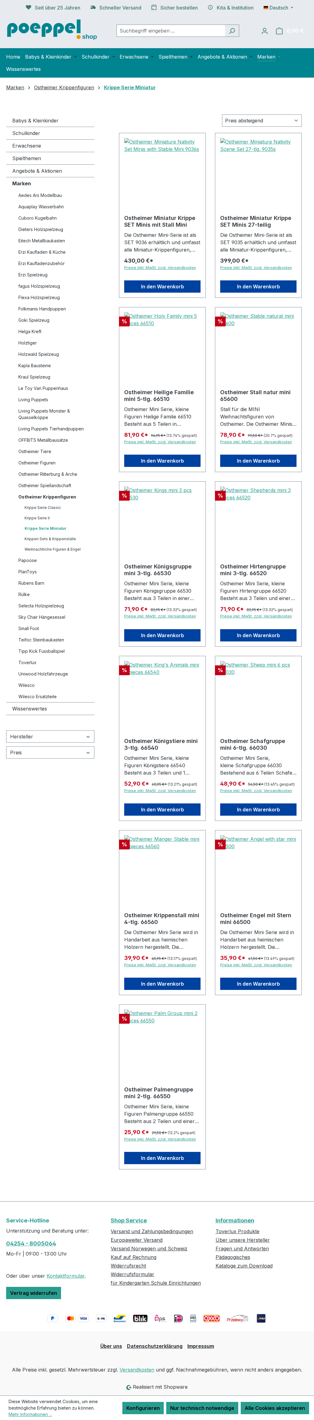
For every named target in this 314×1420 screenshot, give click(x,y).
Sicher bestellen (179, 8)
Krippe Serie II (37, 518)
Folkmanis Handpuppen (42, 308)
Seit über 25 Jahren (57, 8)
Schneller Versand (120, 8)
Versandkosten (137, 1370)
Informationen (235, 1220)
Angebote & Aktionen (37, 171)
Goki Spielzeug (33, 320)
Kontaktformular (66, 1276)
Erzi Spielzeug (33, 274)
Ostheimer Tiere (34, 451)
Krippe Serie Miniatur (46, 528)
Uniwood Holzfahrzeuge (43, 673)
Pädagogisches (233, 1257)
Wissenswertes (29, 709)
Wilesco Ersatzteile (37, 696)
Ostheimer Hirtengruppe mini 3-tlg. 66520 (253, 569)
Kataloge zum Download (244, 1266)
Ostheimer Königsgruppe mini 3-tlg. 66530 (158, 569)
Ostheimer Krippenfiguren (47, 496)
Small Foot (28, 628)
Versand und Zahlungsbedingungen (152, 1231)
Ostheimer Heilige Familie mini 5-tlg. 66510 (159, 395)
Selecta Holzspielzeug (41, 605)
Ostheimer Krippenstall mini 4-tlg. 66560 (161, 918)
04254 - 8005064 (31, 1243)
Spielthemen (26, 158)
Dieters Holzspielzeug (40, 229)
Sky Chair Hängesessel (41, 617)
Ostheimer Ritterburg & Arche (47, 474)
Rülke (24, 594)
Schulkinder (26, 133)
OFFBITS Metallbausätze (43, 440)
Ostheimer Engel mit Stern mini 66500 (255, 918)
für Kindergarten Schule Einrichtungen (156, 1283)
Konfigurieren (143, 1408)
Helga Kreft (29, 331)
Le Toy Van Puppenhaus (43, 388)
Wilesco (26, 685)
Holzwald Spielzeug (38, 354)
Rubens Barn (31, 583)
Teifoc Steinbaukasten (41, 639)
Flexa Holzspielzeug (39, 297)
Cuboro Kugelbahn (37, 218)
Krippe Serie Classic (43, 507)
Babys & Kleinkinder (35, 120)
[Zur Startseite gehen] (52, 29)
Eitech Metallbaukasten (41, 240)
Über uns (111, 1346)
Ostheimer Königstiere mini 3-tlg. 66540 (161, 744)
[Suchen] (232, 31)
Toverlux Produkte (237, 1231)
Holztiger (27, 342)
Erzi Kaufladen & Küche (42, 252)
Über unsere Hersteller (243, 1240)
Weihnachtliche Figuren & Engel (53, 549)
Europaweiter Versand (137, 1240)
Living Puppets (33, 399)
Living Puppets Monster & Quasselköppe (44, 414)
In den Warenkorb (162, 286)
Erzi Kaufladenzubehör (41, 263)
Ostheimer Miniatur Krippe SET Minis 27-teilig (255, 221)
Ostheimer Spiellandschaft (44, 485)
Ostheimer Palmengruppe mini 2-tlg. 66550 (158, 1092)
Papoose (27, 560)
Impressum (200, 1346)
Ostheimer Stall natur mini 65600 (255, 395)
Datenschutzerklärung (154, 1346)
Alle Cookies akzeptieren (275, 1408)
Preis (16, 752)
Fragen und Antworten (242, 1248)
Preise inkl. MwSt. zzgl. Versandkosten (160, 267)
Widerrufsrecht (128, 1266)
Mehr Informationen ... (30, 1414)
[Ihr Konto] (264, 31)
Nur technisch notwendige (202, 1408)
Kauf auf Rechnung (133, 1257)
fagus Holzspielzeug (39, 286)
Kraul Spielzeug (34, 376)
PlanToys (27, 571)
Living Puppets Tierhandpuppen (51, 428)
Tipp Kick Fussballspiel (41, 651)
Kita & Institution (235, 8)
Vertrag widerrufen (33, 1293)
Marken (21, 183)
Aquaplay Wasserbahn (41, 206)
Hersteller (21, 736)
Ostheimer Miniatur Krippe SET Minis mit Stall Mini (159, 221)
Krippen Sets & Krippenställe (50, 539)
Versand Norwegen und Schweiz (149, 1248)
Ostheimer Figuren (37, 462)
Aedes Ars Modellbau (40, 195)
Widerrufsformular (132, 1274)
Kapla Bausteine (34, 365)
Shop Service (129, 1220)
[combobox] (171, 31)
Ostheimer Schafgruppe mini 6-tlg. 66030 (252, 744)
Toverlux (27, 662)
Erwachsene (26, 146)
